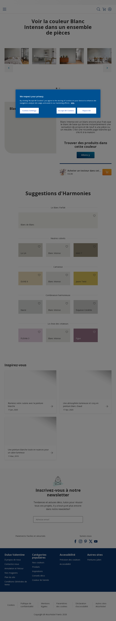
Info (72, 103)
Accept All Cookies (66, 111)
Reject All (87, 111)
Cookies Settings (29, 111)
